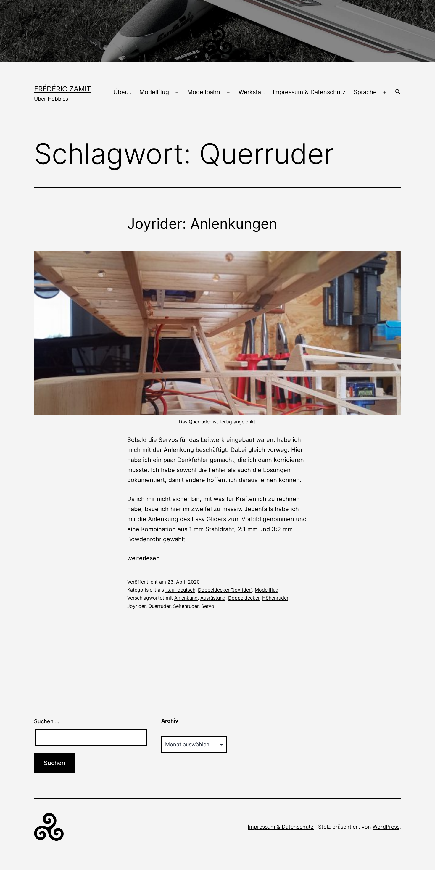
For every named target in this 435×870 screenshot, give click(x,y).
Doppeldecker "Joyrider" (225, 590)
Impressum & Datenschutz (309, 92)
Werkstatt (252, 92)
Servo (207, 606)
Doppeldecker (244, 598)
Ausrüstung (212, 598)
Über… (122, 92)
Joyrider (136, 606)
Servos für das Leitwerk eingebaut (206, 439)
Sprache (365, 92)
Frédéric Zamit (62, 89)
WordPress (386, 827)
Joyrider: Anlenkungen (202, 223)
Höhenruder (275, 598)
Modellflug (154, 92)
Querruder (159, 606)
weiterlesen (143, 558)
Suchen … (46, 721)
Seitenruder (186, 606)
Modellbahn (203, 92)
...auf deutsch (180, 590)
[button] (398, 92)
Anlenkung (186, 598)
